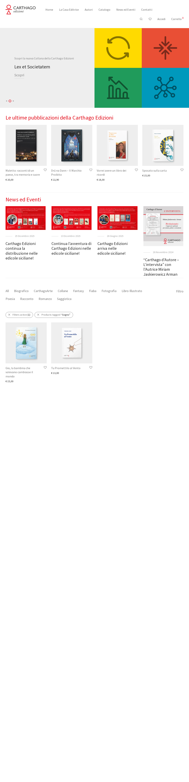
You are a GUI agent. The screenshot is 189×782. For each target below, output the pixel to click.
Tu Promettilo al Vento (65, 368)
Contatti (146, 9)
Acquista (21, 77)
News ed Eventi (125, 9)
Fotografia (109, 291)
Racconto (26, 299)
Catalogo (104, 9)
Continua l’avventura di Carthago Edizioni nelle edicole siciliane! (71, 248)
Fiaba (92, 291)
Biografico (21, 291)
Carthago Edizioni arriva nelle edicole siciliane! (112, 248)
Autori (89, 9)
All (7, 291)
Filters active (21, 314)
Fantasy (78, 291)
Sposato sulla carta (154, 170)
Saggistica (64, 299)
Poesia (10, 299)
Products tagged (56, 314)
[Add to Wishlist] (45, 170)
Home (49, 9)
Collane (63, 291)
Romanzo (45, 299)
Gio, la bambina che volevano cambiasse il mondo (19, 372)
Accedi (161, 19)
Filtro (179, 291)
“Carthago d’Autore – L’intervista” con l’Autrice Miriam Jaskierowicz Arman (161, 267)
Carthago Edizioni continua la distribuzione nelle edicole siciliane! (22, 251)
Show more (10, 179)
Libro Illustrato (132, 291)
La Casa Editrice (69, 9)
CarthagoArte (43, 291)
